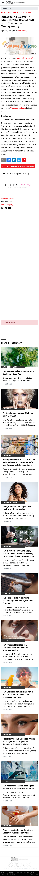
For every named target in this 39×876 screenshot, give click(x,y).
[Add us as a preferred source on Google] (24, 160)
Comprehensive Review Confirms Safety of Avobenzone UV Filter (17, 831)
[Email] (3, 160)
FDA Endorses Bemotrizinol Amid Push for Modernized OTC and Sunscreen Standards (18, 694)
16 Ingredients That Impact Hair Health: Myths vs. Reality (17, 507)
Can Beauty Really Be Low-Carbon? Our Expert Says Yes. (18, 372)
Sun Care (6, 640)
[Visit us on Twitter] (16, 864)
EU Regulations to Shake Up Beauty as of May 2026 (18, 414)
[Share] (8, 160)
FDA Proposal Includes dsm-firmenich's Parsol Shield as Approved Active (15, 647)
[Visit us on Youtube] (9, 208)
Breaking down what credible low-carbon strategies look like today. (18, 379)
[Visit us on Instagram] (2, 208)
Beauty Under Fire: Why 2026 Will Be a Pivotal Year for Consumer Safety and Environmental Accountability (19, 462)
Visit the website (7, 199)
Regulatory (26, 13)
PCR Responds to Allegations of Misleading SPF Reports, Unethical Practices (18, 600)
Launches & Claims (10, 367)
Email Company (7, 205)
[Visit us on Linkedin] (6, 208)
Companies (7, 593)
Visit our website (18, 108)
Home (3, 13)
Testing (6, 781)
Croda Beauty (22, 31)
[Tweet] (19, 160)
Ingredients (13, 13)
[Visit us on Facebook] (10, 864)
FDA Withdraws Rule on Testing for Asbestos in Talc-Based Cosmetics (18, 787)
